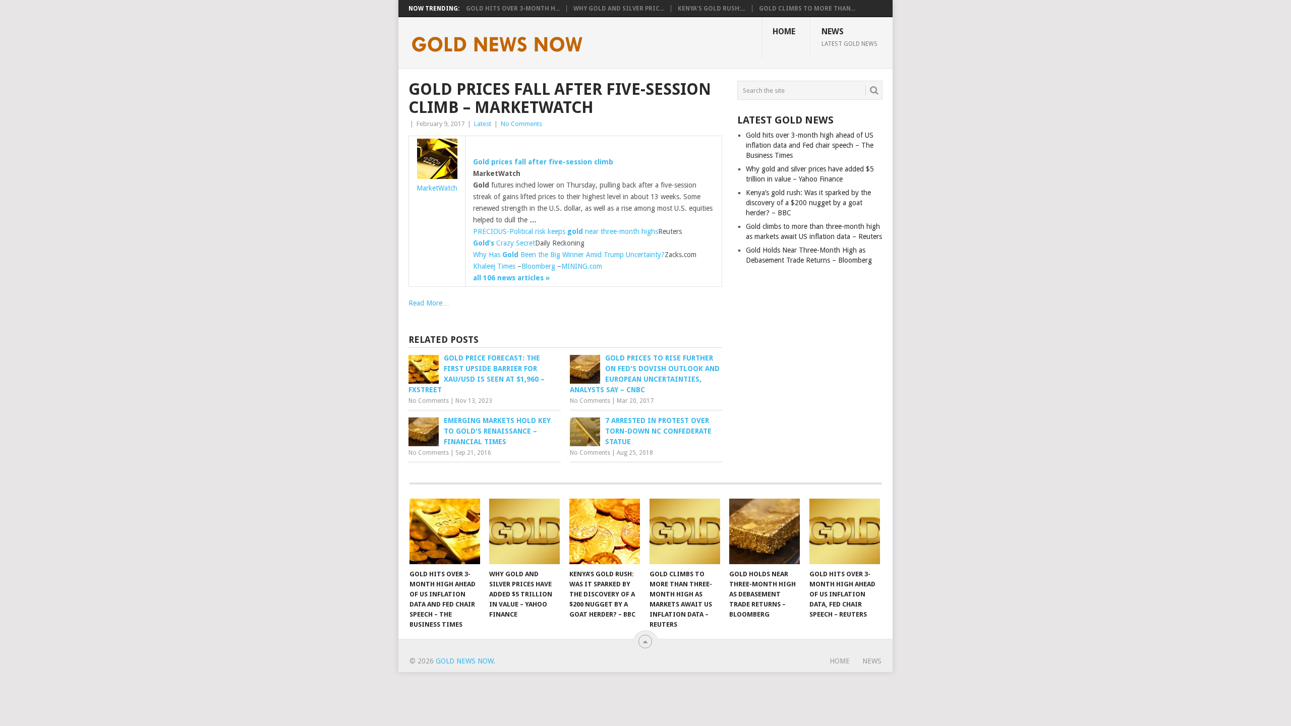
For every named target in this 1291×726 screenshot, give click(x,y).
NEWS (849, 37)
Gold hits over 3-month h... (513, 8)
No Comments (521, 124)
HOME (784, 31)
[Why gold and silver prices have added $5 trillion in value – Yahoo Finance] (524, 531)
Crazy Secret (504, 243)
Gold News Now (464, 661)
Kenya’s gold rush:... (711, 8)
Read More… (428, 303)
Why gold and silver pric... (618, 8)
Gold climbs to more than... (807, 8)
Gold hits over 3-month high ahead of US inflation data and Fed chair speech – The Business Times (809, 145)
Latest (482, 124)
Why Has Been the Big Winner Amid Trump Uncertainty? (569, 255)
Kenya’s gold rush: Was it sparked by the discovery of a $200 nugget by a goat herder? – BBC (808, 203)
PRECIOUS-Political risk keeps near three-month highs (565, 231)
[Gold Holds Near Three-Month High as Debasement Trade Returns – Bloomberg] (764, 531)
